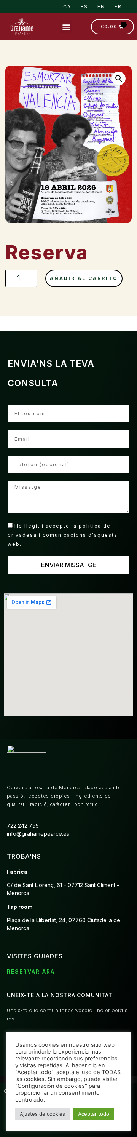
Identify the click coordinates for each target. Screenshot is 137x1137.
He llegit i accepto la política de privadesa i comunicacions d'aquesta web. (63, 535)
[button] (66, 26)
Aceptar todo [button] (93, 1114)
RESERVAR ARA (31, 971)
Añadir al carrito (84, 278)
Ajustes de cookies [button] (42, 1114)
